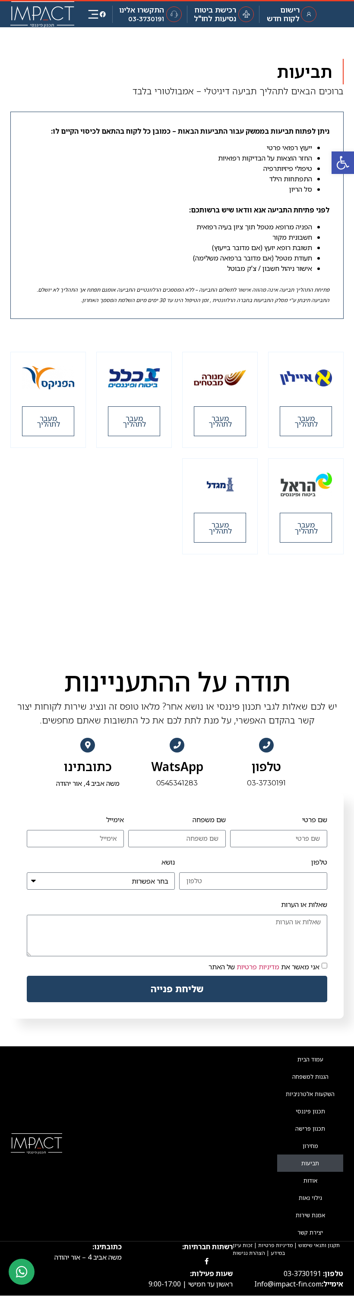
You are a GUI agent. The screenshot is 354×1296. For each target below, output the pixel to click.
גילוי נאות (310, 1198)
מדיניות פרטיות (258, 966)
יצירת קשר (310, 1232)
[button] (306, 421)
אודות (310, 1180)
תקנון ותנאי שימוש (319, 1245)
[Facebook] (103, 14)
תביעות (310, 1163)
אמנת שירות (310, 1215)
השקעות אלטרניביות (310, 1094)
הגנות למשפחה (310, 1077)
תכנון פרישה (310, 1128)
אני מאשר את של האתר (264, 966)
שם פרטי (314, 819)
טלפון (266, 766)
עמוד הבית (310, 1059)
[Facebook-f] (206, 1261)
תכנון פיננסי (310, 1111)
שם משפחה (209, 819)
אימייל (115, 819)
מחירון (310, 1146)
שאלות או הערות (304, 904)
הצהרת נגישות (249, 1253)
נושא (168, 862)
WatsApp (177, 766)
